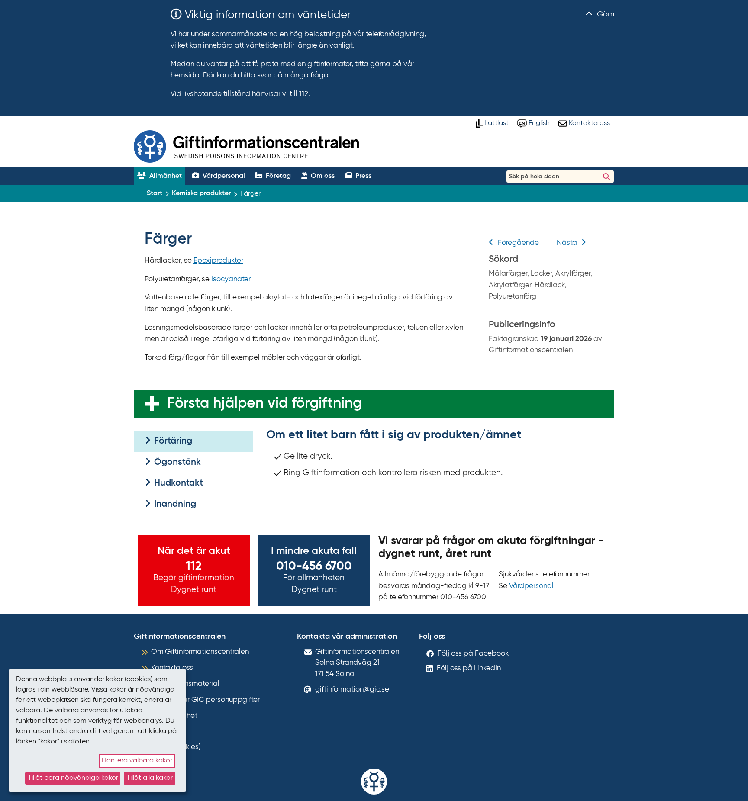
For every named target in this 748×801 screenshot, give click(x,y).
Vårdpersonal (531, 586)
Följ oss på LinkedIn (469, 668)
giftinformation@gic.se (352, 689)
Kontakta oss (172, 668)
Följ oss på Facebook (473, 653)
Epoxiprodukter (218, 260)
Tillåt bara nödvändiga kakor (73, 778)
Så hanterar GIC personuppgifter (205, 700)
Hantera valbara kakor (137, 760)
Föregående (518, 243)
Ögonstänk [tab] (176, 462)
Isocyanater (231, 279)
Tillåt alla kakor (149, 778)
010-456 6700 (314, 566)
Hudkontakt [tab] (177, 483)
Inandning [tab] (174, 504)
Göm (604, 14)
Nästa (567, 243)
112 (194, 566)
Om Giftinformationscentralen (200, 652)
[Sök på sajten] (606, 176)
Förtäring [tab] (172, 441)
